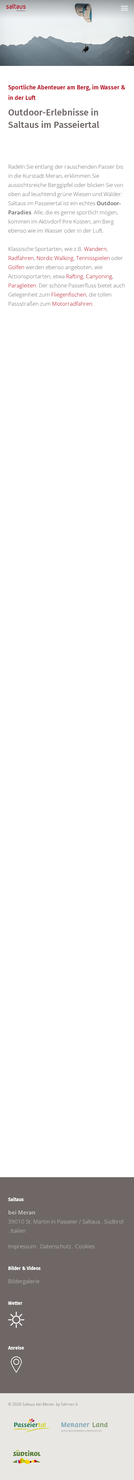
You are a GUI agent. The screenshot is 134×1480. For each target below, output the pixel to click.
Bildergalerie (23, 1281)
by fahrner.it (67, 1404)
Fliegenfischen (68, 294)
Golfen (16, 267)
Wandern (95, 249)
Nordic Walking (55, 258)
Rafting (74, 276)
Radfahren (21, 258)
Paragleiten (22, 285)
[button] (124, 8)
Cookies (85, 1246)
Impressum (22, 1246)
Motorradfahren (72, 303)
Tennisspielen (93, 258)
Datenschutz (55, 1246)
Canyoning (99, 276)
